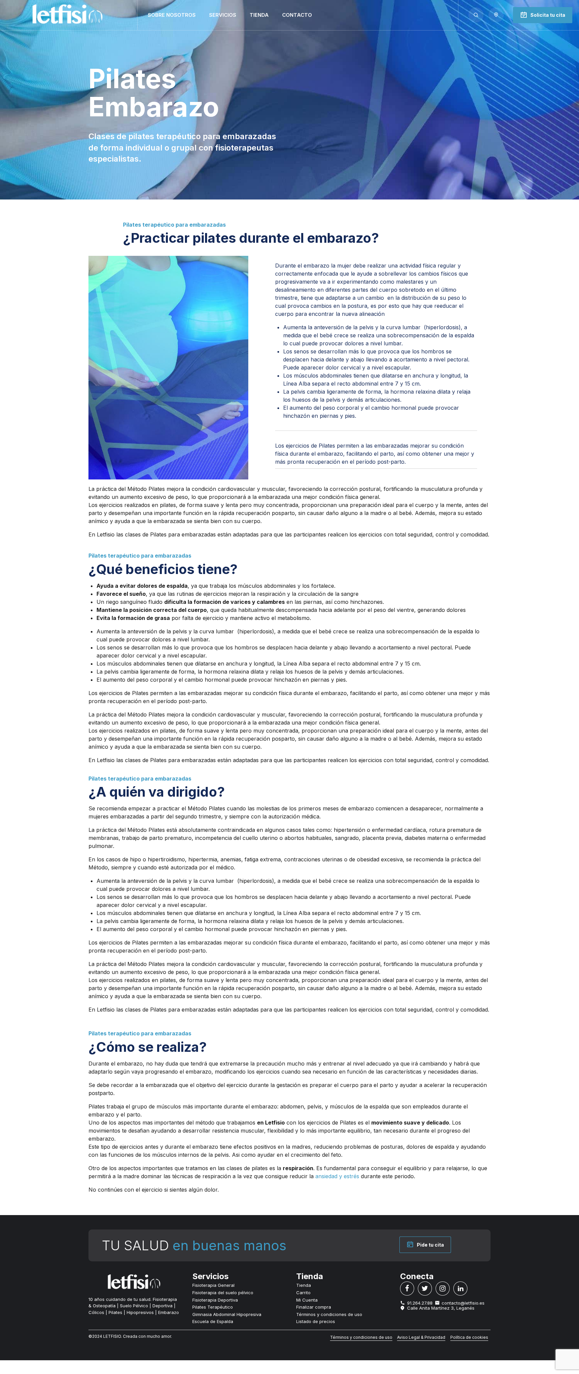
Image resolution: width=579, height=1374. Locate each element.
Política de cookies (469, 1337)
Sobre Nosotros (172, 15)
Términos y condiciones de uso (329, 1314)
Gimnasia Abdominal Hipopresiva (226, 1314)
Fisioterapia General (213, 1285)
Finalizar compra (313, 1307)
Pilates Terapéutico (212, 1307)
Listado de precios (315, 1321)
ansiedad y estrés (337, 1176)
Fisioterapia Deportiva (215, 1300)
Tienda (259, 15)
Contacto (297, 15)
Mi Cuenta (307, 1300)
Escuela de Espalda (212, 1321)
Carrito (303, 1292)
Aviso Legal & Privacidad (421, 1337)
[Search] (476, 14)
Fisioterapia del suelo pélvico (222, 1292)
